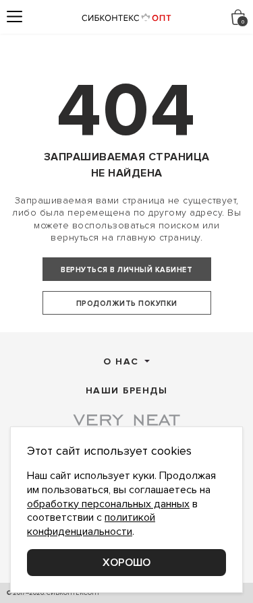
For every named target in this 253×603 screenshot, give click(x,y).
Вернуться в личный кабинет (126, 269)
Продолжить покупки (126, 303)
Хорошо (126, 562)
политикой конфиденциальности (91, 524)
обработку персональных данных (108, 504)
